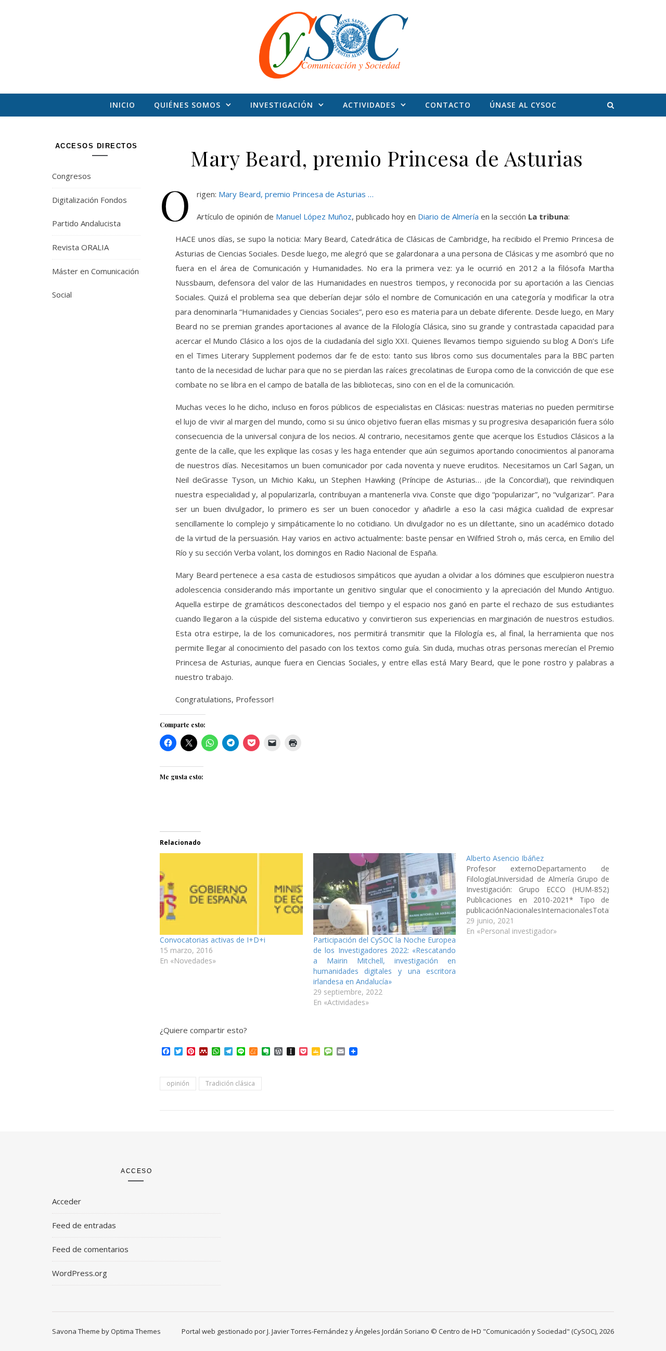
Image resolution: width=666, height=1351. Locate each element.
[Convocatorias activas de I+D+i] (231, 894)
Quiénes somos (187, 105)
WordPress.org (79, 1273)
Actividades (369, 105)
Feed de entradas (84, 1225)
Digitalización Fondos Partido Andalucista (89, 211)
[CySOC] (333, 45)
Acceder (66, 1201)
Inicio (122, 105)
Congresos (71, 176)
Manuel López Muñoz (314, 216)
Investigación (281, 105)
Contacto (448, 105)
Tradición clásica (230, 1083)
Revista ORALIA (80, 247)
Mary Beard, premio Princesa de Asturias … (296, 194)
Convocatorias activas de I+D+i (212, 940)
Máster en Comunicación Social (95, 283)
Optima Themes (136, 1331)
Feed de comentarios (90, 1249)
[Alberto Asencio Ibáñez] (543, 894)
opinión (177, 1083)
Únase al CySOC (523, 105)
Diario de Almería (448, 216)
